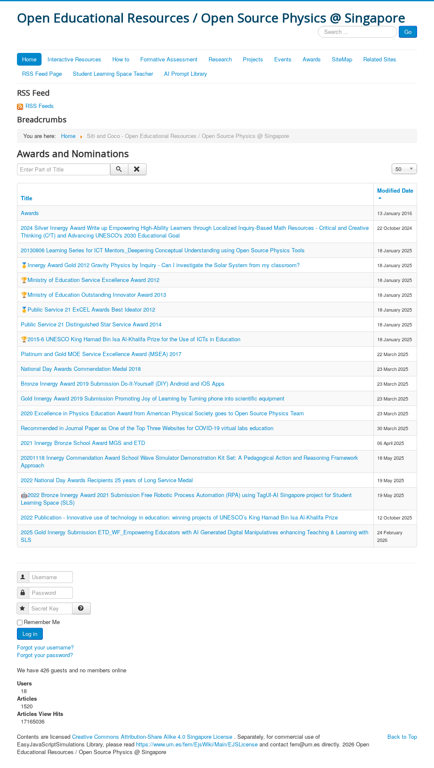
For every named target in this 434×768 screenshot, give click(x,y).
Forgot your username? (45, 647)
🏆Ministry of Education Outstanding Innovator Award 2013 (93, 294)
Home (29, 59)
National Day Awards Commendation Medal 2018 (81, 369)
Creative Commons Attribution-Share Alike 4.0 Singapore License (152, 736)
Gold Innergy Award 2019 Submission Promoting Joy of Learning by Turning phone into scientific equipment (152, 398)
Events (283, 59)
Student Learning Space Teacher (113, 73)
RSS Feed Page (42, 73)
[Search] (119, 169)
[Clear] (137, 169)
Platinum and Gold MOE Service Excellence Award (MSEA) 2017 (101, 354)
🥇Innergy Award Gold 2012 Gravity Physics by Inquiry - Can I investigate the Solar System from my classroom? (160, 265)
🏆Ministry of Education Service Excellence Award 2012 (90, 280)
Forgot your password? (45, 655)
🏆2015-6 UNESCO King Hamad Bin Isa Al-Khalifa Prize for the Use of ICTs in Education (130, 339)
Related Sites (379, 59)
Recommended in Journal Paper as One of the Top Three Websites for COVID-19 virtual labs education (147, 428)
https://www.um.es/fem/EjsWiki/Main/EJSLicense (197, 744)
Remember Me (42, 622)
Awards (312, 59)
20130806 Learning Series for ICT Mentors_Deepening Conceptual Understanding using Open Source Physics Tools (163, 250)
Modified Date (395, 190)
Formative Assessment (169, 59)
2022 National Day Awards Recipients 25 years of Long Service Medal (107, 480)
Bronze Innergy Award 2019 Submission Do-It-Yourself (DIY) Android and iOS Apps (123, 383)
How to (120, 59)
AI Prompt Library (185, 73)
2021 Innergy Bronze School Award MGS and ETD (83, 443)
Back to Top (402, 736)
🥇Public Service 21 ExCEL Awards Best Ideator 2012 (88, 309)
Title (26, 198)
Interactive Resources (74, 59)
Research (220, 59)
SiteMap (342, 59)
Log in (29, 634)
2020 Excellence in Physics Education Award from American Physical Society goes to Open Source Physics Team (162, 413)
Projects (253, 59)
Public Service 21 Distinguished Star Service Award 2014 (91, 324)
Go (408, 32)
